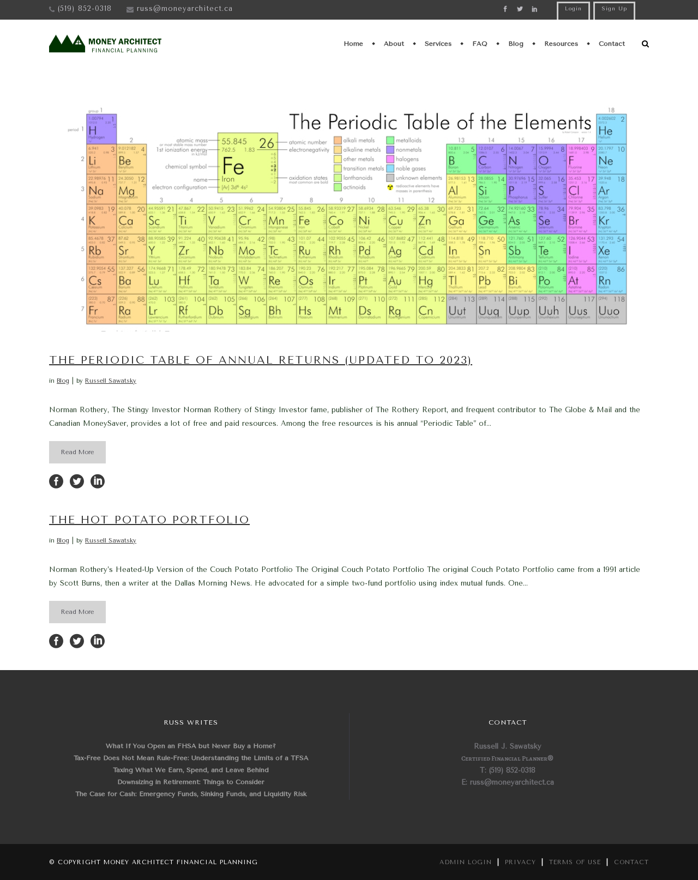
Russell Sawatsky (110, 380)
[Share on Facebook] (56, 481)
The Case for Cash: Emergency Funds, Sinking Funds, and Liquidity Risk (190, 794)
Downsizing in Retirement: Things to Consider (190, 782)
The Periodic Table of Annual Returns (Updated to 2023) (260, 360)
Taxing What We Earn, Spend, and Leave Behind (191, 770)
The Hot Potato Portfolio (149, 520)
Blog (63, 380)
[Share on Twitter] (77, 481)
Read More (77, 452)
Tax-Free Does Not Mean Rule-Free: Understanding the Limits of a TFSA (191, 758)
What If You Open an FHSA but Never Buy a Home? (191, 746)
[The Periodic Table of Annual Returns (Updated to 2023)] (349, 211)
